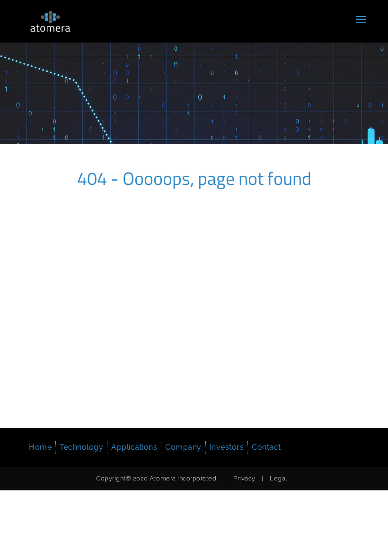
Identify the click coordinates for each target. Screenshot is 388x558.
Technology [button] (81, 447)
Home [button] (40, 447)
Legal (278, 478)
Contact (266, 447)
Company (183, 447)
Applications (134, 447)
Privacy (244, 478)
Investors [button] (227, 447)
